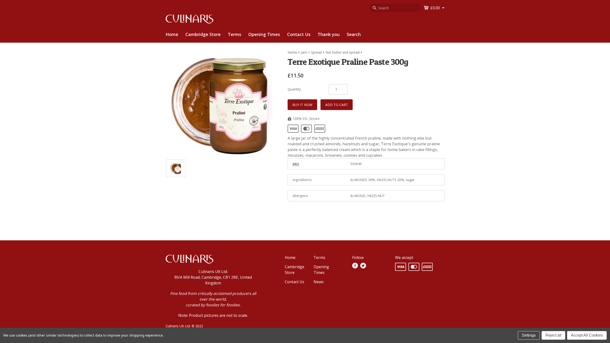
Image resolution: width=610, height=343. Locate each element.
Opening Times (264, 34)
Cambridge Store (203, 34)
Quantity (294, 89)
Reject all (553, 335)
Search (354, 34)
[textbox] (366, 146)
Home (172, 34)
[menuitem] (203, 34)
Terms (234, 34)
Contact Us (298, 34)
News (319, 281)
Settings (529, 335)
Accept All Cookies (587, 335)
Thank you (329, 34)
